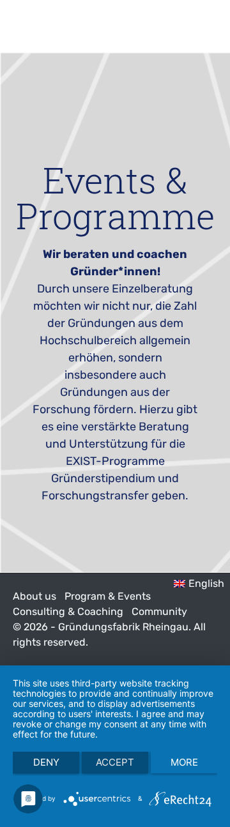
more (184, 762)
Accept (115, 762)
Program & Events (108, 596)
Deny (46, 762)
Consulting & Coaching (68, 611)
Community (159, 611)
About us (34, 596)
